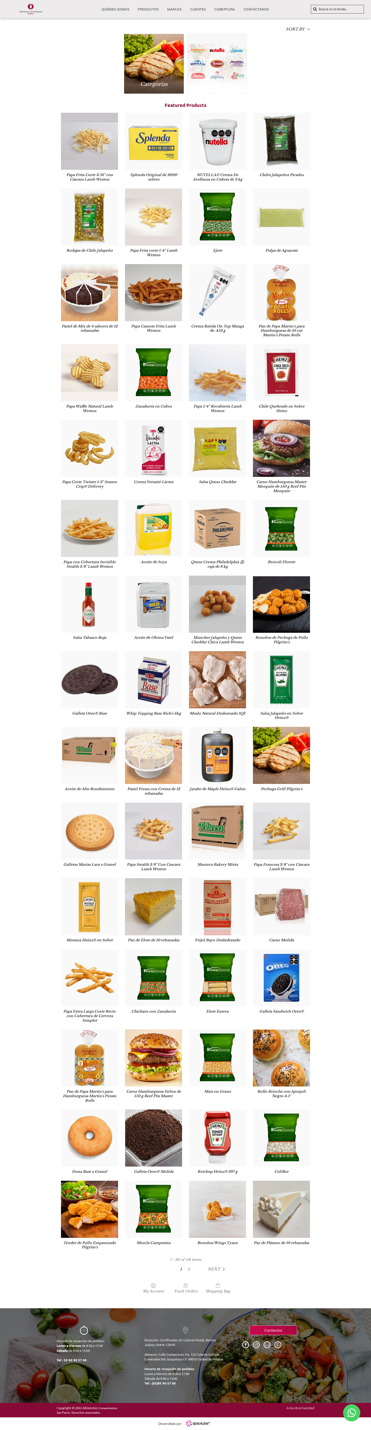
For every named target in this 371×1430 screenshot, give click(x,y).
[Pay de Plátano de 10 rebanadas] (281, 1209)
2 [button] (189, 1269)
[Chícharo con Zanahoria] (153, 977)
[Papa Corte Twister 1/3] (89, 448)
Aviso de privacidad (300, 1408)
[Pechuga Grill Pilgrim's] (281, 755)
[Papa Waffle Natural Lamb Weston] (89, 372)
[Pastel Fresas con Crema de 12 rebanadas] (153, 755)
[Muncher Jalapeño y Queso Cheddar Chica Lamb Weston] (217, 604)
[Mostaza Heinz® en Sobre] (89, 906)
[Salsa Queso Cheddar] (217, 448)
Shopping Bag (217, 1291)
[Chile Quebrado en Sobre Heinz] (281, 372)
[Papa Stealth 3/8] (153, 831)
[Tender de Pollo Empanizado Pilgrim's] (89, 1209)
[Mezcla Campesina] (153, 1209)
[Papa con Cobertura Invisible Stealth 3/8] (89, 528)
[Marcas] (217, 55)
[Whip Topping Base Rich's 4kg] (153, 679)
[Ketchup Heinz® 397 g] (217, 1138)
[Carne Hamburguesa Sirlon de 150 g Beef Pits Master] (153, 1057)
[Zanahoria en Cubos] (153, 372)
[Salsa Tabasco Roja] (89, 604)
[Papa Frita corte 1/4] (153, 217)
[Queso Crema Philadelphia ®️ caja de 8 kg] (217, 528)
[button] (217, 1269)
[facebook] (245, 1345)
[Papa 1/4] (217, 372)
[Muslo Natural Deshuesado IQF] (217, 679)
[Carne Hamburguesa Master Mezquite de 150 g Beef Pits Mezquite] (281, 448)
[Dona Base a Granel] (89, 1138)
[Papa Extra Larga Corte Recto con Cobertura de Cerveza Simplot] (89, 977)
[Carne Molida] (281, 906)
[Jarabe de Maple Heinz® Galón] (217, 755)
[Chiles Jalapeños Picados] (281, 141)
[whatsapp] (277, 1345)
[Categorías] (154, 55)
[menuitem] (115, 9)
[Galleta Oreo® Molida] (153, 1138)
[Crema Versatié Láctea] (153, 448)
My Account (153, 1291)
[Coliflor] (281, 1138)
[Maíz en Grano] (217, 1057)
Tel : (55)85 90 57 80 (160, 1383)
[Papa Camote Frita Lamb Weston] (153, 292)
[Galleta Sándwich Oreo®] (281, 977)
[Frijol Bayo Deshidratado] (217, 906)
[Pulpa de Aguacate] (281, 217)
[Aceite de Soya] (153, 528)
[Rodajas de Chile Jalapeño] (89, 217)
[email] (267, 1345)
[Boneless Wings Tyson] (217, 1209)
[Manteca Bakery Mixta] (217, 831)
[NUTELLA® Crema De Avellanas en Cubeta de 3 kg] (217, 141)
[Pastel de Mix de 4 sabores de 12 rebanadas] (89, 292)
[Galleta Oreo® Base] (89, 679)
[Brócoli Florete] (281, 528)
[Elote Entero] (217, 977)
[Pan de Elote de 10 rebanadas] (153, 906)
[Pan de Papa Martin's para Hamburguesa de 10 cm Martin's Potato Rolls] (281, 292)
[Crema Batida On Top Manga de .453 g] (217, 292)
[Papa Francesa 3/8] (281, 831)
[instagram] (256, 1345)
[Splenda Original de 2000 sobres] (153, 141)
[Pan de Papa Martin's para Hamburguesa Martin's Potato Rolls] (89, 1057)
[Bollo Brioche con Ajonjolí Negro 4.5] (281, 1057)
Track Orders (186, 1291)
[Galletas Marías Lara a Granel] (89, 831)
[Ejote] (217, 217)
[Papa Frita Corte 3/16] (89, 141)
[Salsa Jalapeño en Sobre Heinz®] (281, 679)
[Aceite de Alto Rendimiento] (89, 755)
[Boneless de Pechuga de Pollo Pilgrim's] (281, 604)
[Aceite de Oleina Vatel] (153, 604)
